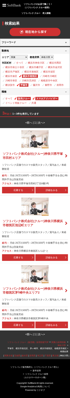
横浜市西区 (55, 62)
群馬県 (32, 355)
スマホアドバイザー (47, 98)
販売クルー (24, 98)
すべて (19, 62)
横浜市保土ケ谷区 (14, 67)
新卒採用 (37, 370)
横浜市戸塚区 (12, 71)
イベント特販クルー (16, 103)
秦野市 (48, 85)
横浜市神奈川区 (36, 62)
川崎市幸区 (11, 80)
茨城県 (17, 355)
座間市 (60, 85)
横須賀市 (10, 85)
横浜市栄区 (49, 71)
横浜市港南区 (31, 71)
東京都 (55, 355)
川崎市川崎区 (49, 76)
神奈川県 (62, 345)
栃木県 (25, 355)
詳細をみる (52, 190)
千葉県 (48, 355)
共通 (33, 103)
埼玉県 (40, 355)
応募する (18, 190)
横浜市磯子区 (36, 67)
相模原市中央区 (49, 80)
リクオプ (41, 390)
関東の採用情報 (58, 342)
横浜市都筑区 (30, 76)
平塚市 (24, 85)
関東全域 (8, 355)
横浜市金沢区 (55, 67)
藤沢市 (36, 85)
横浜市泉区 (11, 76)
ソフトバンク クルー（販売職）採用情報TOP (28, 342)
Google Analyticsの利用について (35, 386)
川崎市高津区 (29, 80)
